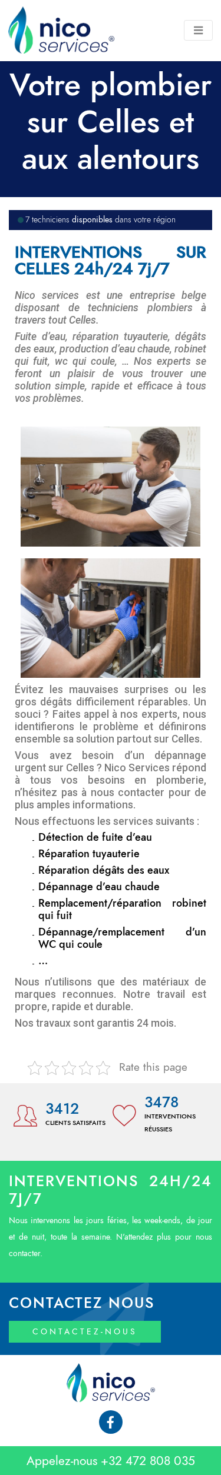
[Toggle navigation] (198, 30)
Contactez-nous (84, 1331)
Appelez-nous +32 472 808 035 (111, 1460)
